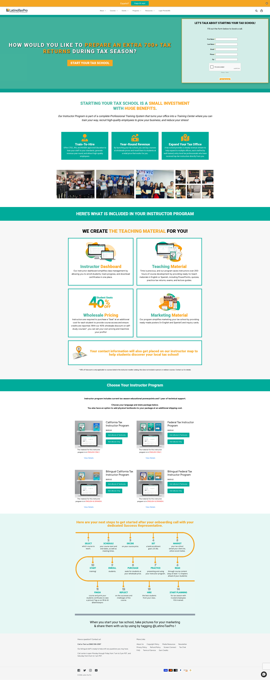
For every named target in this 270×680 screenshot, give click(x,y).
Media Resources (168, 644)
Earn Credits (163, 650)
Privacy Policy (142, 647)
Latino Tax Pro (87, 675)
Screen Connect (170, 647)
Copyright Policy (153, 644)
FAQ (138, 650)
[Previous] (63, 184)
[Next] (207, 184)
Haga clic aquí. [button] (140, 3)
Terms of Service (149, 650)
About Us (140, 644)
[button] (264, 674)
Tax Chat (182, 647)
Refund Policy (155, 647)
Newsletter (182, 644)
